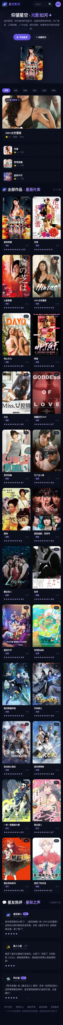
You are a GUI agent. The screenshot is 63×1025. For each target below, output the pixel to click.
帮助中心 (20, 1006)
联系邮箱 (43, 1006)
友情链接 (55, 1006)
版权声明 (31, 1006)
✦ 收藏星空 (41, 37)
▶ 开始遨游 (22, 37)
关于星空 (8, 1006)
